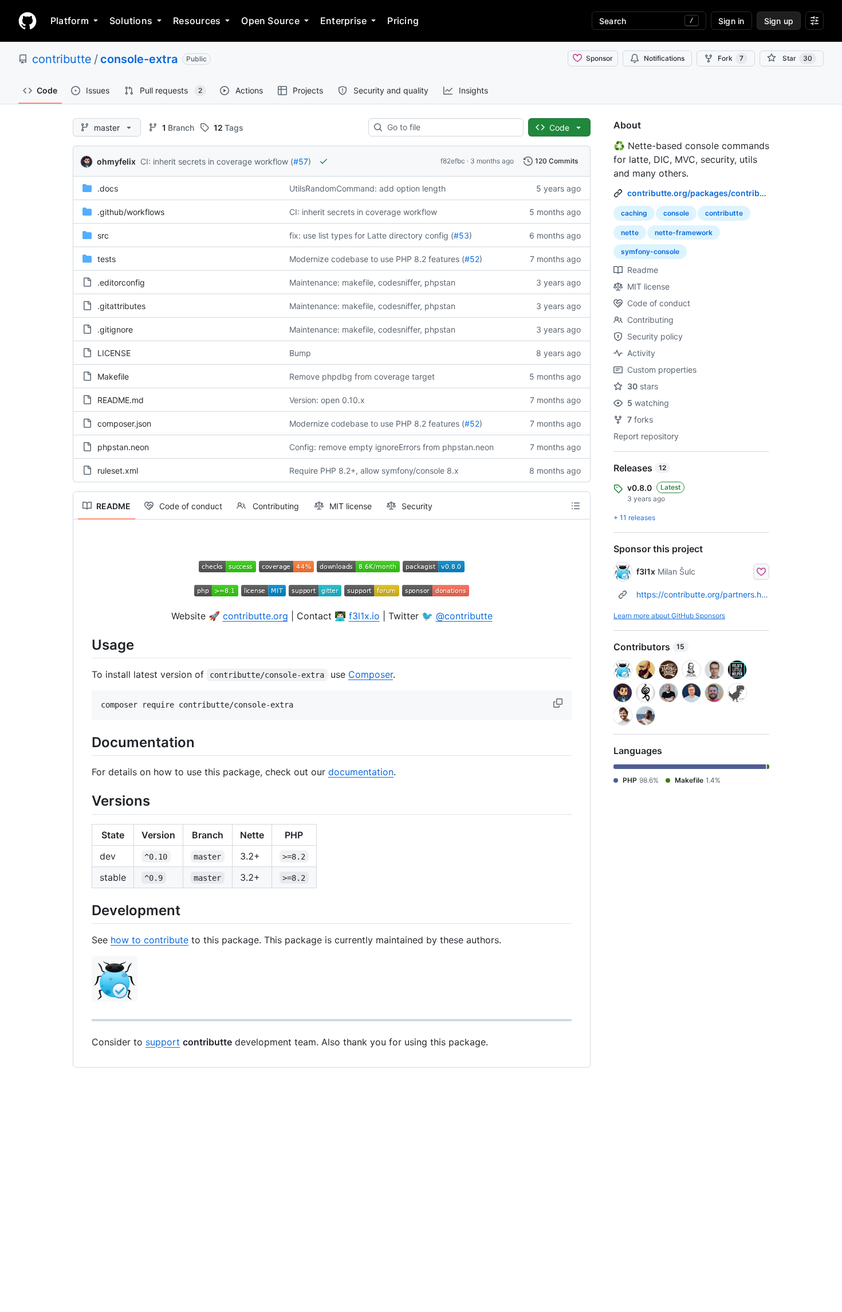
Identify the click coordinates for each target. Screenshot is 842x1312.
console (676, 213)
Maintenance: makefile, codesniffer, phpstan (372, 282)
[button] (559, 703)
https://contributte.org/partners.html (704, 594)
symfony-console (650, 251)
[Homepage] (27, 20)
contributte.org (255, 616)
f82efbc (452, 161)
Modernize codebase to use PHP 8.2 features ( (377, 259)
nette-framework (684, 232)
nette (630, 232)
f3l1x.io (364, 616)
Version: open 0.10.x (327, 400)
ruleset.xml (117, 470)
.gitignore (115, 329)
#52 (472, 259)
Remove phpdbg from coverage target (362, 376)
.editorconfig (121, 282)
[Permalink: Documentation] (84, 742)
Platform (69, 20)
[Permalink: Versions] (84, 801)
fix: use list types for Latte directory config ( (371, 235)
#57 (300, 161)
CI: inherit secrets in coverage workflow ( (216, 161)
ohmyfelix (116, 161)
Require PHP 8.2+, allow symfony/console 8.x (374, 470)
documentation (361, 772)
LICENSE (114, 353)
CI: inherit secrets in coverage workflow (363, 212)
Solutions (130, 20)
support (162, 1042)
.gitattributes (121, 306)
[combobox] (450, 127)
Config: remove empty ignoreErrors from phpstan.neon (391, 447)
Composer (370, 674)
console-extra (139, 59)
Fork (730, 58)
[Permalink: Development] (84, 910)
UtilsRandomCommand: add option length (367, 188)
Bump (300, 353)
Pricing (403, 20)
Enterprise (343, 20)
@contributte (464, 616)
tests (106, 259)
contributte (62, 59)
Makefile (113, 376)
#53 (461, 235)
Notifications (664, 58)
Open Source (270, 20)
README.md (120, 400)
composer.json (124, 423)
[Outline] (575, 506)
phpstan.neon (123, 447)
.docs (107, 188)
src (103, 235)
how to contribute (149, 940)
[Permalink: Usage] (84, 645)
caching (634, 213)
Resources (197, 20)
